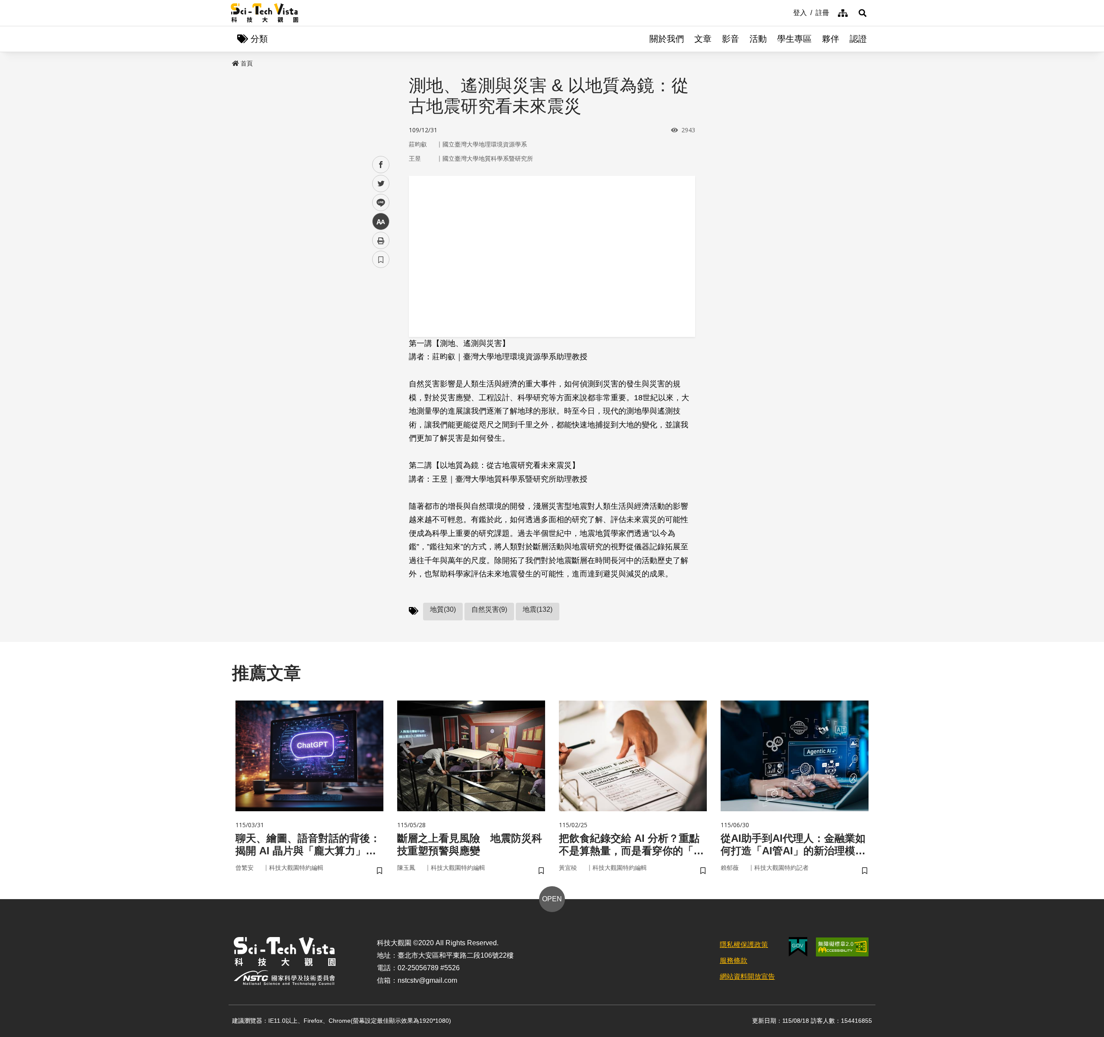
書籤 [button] (380, 259)
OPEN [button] (552, 899)
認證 (858, 39)
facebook (381, 164)
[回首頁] (265, 13)
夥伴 (830, 39)
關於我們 (666, 39)
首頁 (247, 63)
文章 (703, 39)
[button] (862, 13)
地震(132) (537, 609)
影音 (730, 39)
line (378, 202)
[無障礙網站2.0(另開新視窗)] (842, 946)
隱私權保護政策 (744, 944)
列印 (380, 240)
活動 (758, 39)
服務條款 (733, 960)
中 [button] (380, 221)
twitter (381, 183)
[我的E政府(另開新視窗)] (798, 946)
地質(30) (443, 609)
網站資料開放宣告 (747, 976)
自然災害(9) (489, 609)
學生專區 (794, 39)
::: (787, 12)
